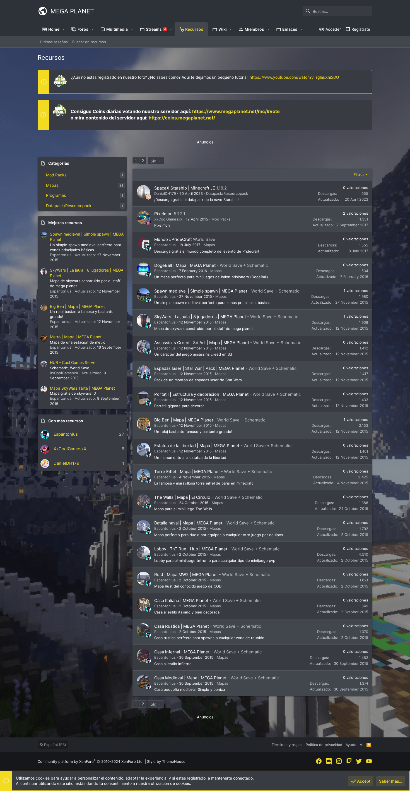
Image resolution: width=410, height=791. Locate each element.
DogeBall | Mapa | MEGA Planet (185, 265)
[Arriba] (361, 744)
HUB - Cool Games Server (73, 362)
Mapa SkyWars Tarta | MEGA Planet (82, 388)
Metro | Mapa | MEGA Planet (76, 336)
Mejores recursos (65, 222)
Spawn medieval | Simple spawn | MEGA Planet (200, 291)
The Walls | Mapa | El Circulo (182, 497)
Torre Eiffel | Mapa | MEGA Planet (187, 471)
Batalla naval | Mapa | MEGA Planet (188, 523)
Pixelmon (163, 213)
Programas (56, 195)
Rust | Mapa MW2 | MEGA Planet (186, 574)
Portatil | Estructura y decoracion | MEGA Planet (201, 394)
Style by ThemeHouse (166, 761)
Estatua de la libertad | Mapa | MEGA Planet (196, 445)
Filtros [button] (359, 174)
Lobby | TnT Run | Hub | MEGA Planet (190, 549)
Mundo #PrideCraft (173, 239)
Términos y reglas (287, 744)
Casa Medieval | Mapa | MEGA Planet (190, 677)
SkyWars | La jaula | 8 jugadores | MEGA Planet (200, 316)
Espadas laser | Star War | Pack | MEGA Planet (199, 368)
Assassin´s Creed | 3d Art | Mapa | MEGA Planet (201, 342)
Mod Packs (56, 174)
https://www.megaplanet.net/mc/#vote (236, 111)
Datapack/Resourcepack (68, 205)
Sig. (154, 161)
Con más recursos (65, 420)
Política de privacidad (324, 744)
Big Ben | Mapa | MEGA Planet (77, 306)
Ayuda (351, 744)
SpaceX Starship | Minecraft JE (184, 188)
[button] (63, 29)
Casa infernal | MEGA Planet (181, 652)
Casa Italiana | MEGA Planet (181, 600)
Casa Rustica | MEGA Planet (181, 626)
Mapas (52, 185)
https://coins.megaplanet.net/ (182, 118)
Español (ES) (54, 744)
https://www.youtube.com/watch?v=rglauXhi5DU (294, 77)
